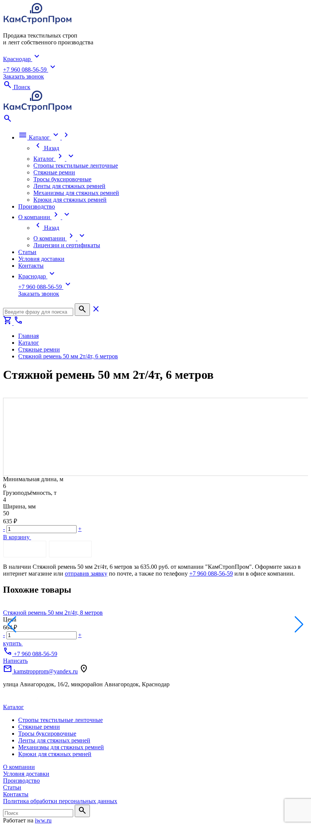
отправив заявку (86, 573)
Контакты (15, 794)
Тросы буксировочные (47, 733)
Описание (25, 549)
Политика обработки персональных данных (60, 801)
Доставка (70, 549)
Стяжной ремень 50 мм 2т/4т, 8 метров (53, 612)
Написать (15, 661)
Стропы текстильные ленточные (60, 720)
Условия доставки (26, 774)
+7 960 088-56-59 (211, 573)
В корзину (17, 537)
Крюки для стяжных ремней (54, 754)
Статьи (12, 787)
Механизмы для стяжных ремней (61, 747)
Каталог (13, 707)
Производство (21, 780)
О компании (19, 767)
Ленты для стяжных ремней (54, 740)
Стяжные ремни (39, 726)
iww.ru (43, 820)
